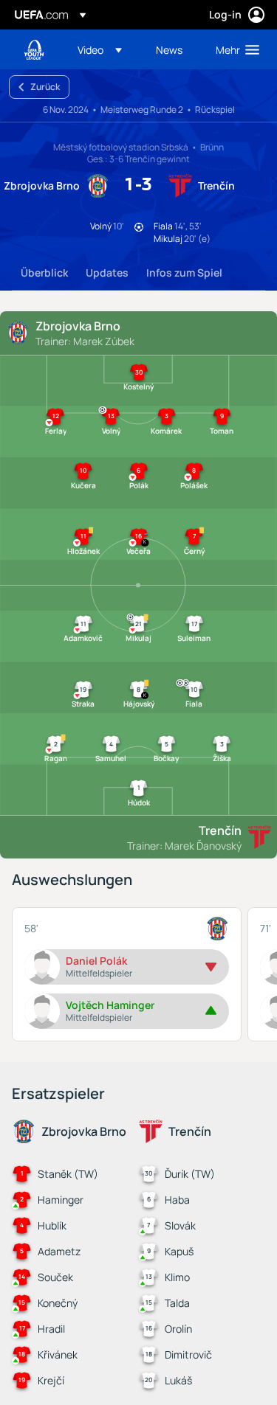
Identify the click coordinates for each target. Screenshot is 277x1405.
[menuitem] (104, 49)
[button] (99, 49)
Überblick (44, 272)
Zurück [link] (45, 86)
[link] (169, 49)
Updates (107, 272)
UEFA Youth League (34, 50)
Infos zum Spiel (184, 272)
